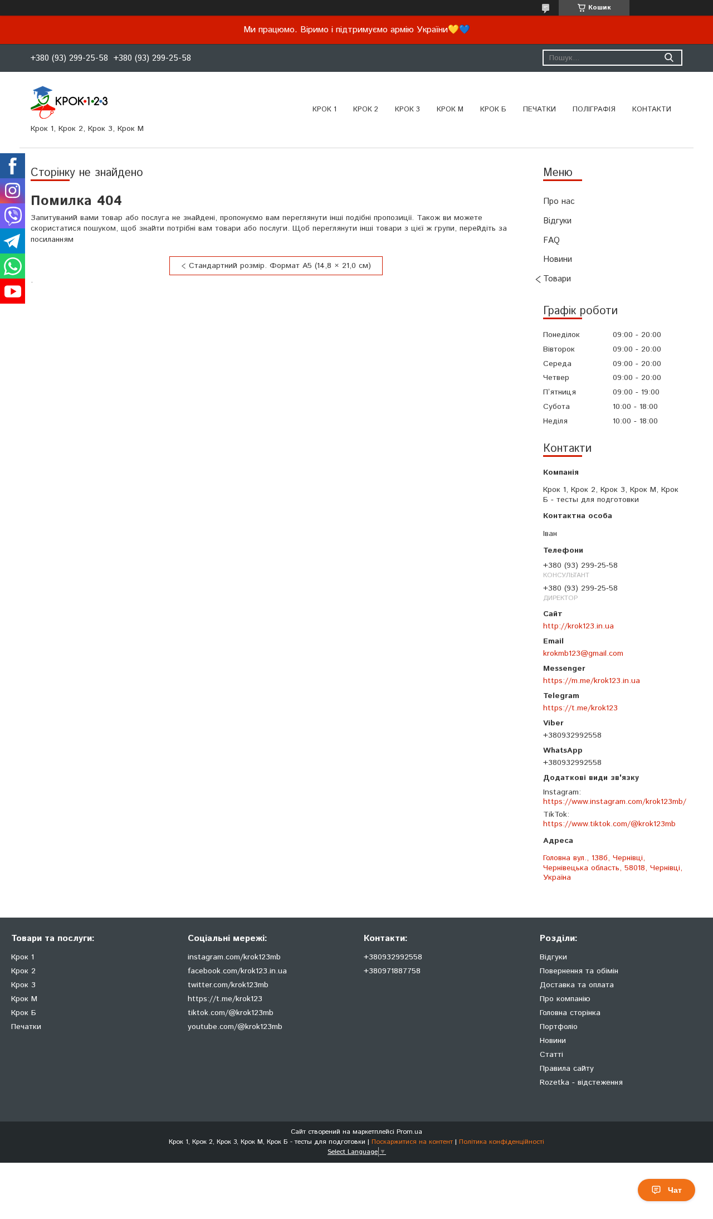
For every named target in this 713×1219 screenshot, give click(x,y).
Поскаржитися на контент (412, 1142)
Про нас (559, 201)
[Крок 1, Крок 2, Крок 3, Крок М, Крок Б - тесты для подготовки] (69, 102)
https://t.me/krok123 (580, 708)
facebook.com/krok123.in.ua (237, 971)
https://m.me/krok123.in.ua (591, 680)
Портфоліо (559, 1026)
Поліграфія (594, 109)
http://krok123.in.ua (578, 626)
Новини (557, 259)
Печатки (26, 1026)
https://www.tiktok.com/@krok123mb (609, 824)
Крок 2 (365, 109)
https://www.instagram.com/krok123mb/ (614, 801)
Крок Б (493, 109)
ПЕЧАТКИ (539, 109)
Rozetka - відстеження (581, 1082)
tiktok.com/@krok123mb (231, 1012)
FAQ (551, 240)
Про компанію (565, 999)
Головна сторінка (570, 1012)
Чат (675, 1190)
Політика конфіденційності (501, 1142)
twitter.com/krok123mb (228, 985)
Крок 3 (407, 109)
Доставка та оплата (577, 985)
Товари (557, 279)
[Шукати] (668, 58)
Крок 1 (324, 109)
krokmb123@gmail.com (583, 653)
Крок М (450, 109)
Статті (551, 1054)
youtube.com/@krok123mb (235, 1026)
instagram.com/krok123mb (234, 957)
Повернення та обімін (579, 971)
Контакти (651, 109)
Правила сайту (567, 1068)
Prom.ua (409, 1132)
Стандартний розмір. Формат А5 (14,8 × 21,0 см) (280, 265)
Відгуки (557, 221)
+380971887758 (392, 971)
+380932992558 (393, 957)
